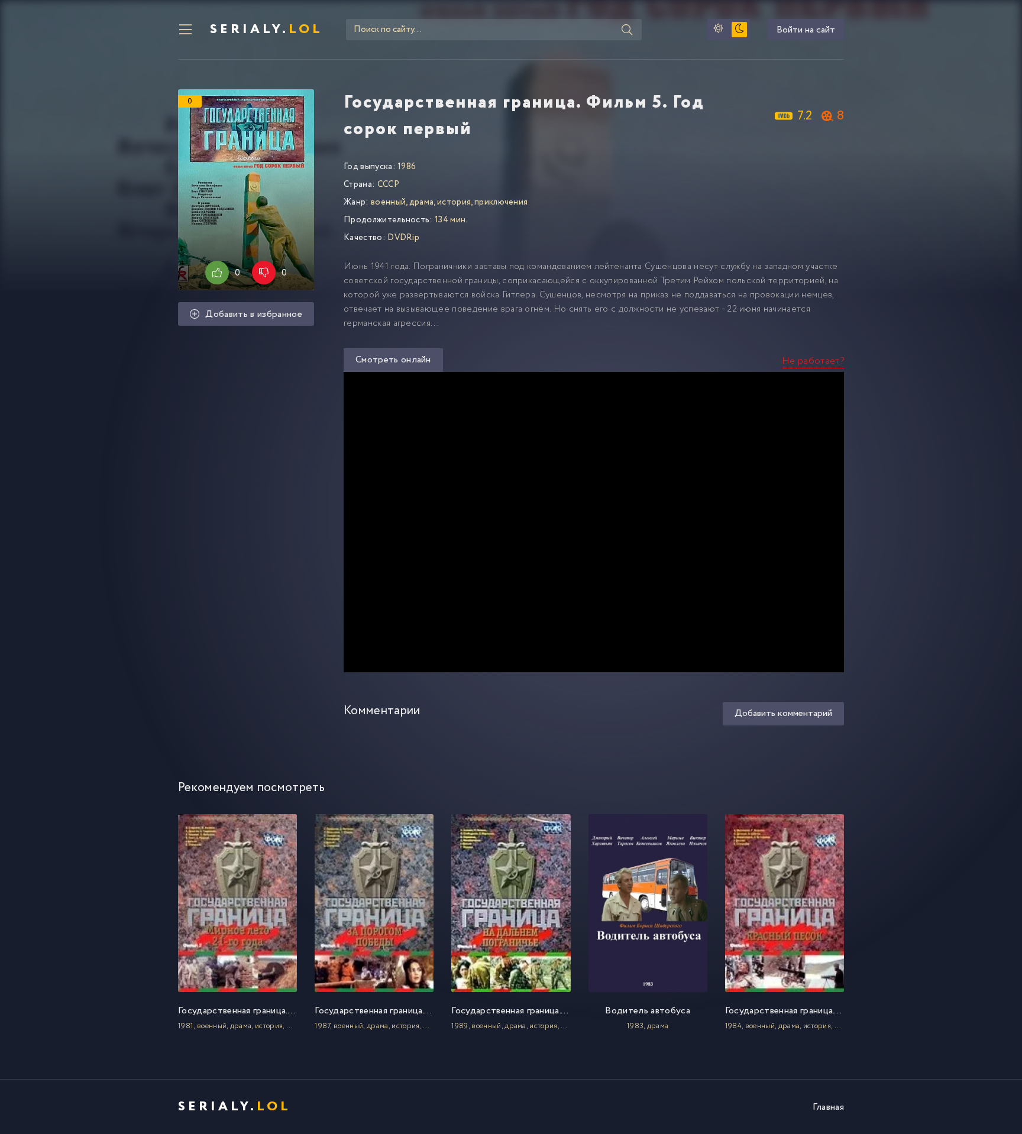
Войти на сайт (806, 30)
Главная (828, 1107)
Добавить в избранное (253, 314)
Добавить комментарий (783, 713)
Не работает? (813, 361)
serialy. (266, 29)
